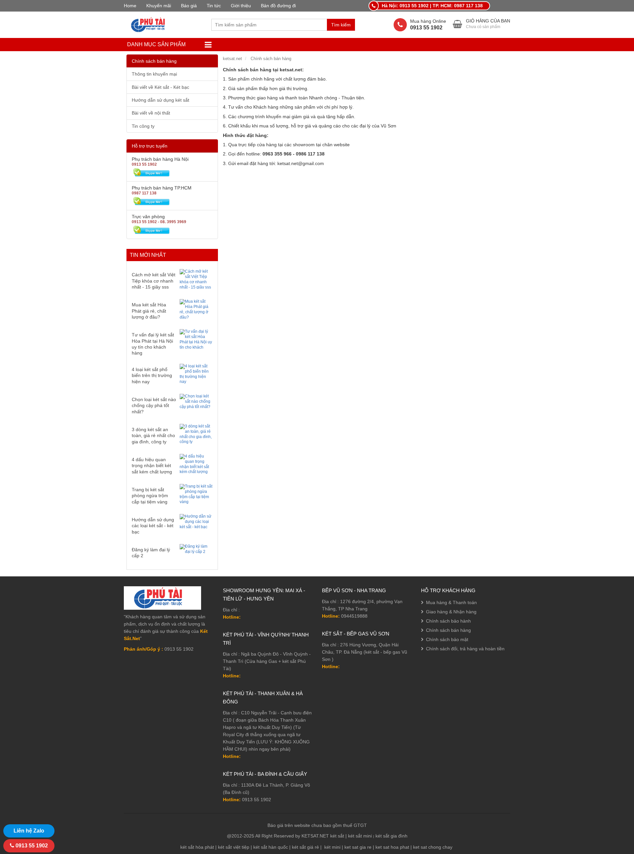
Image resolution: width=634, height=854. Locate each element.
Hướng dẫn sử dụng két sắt (160, 100)
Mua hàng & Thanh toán (451, 602)
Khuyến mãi (158, 5)
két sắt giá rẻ (305, 847)
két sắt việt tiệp (233, 847)
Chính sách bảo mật (447, 639)
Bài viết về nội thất (151, 113)
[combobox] (269, 25)
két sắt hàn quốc (270, 847)
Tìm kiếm (341, 24)
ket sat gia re (357, 847)
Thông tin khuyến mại (154, 74)
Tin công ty (143, 126)
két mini (332, 847)
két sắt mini (360, 835)
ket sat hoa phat (392, 847)
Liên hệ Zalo (29, 831)
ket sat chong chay (432, 847)
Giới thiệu (241, 5)
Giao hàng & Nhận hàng (451, 611)
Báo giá (189, 5)
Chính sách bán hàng (154, 61)
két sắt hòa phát (197, 847)
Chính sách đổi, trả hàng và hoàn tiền (465, 648)
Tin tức (214, 5)
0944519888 (354, 616)
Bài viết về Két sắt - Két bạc (160, 87)
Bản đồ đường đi (278, 5)
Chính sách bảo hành (448, 621)
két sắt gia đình (391, 835)
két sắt (337, 835)
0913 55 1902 (256, 799)
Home (130, 5)
